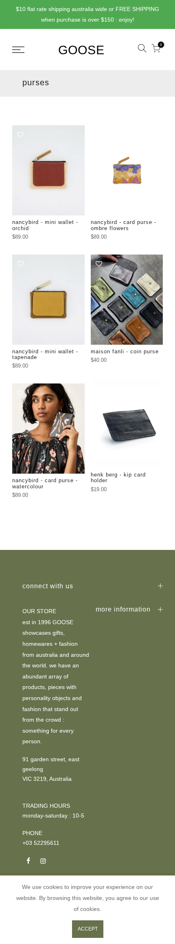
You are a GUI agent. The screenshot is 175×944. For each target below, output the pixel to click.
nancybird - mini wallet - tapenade (45, 354)
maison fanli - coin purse (125, 351)
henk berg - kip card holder (118, 477)
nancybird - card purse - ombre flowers (123, 225)
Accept (88, 929)
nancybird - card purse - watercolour (45, 483)
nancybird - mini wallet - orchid (45, 225)
